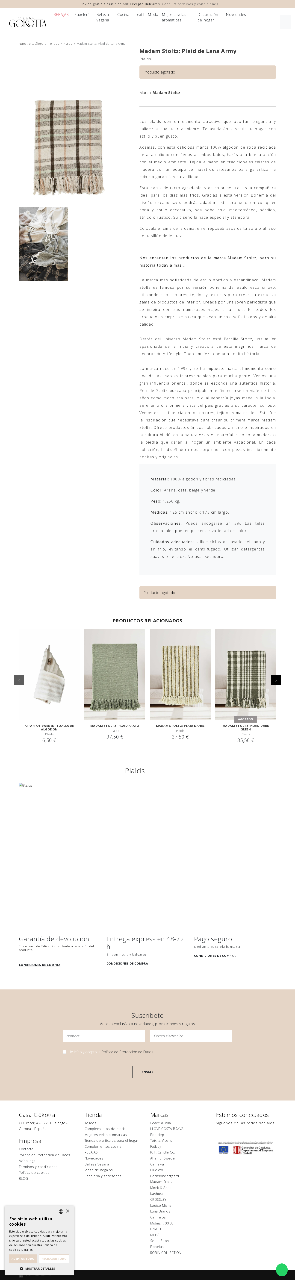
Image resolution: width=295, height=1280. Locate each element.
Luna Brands (160, 1211)
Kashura (156, 1194)
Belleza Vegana (102, 17)
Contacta (26, 1149)
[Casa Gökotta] (28, 22)
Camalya (157, 1164)
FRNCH (155, 1229)
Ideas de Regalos (99, 1170)
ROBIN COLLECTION (165, 1253)
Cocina (123, 14)
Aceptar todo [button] (23, 1259)
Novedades (236, 14)
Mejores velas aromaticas (174, 17)
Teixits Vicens (161, 1140)
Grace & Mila (160, 1123)
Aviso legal (27, 1161)
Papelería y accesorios (103, 1176)
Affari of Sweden (163, 1158)
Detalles (26, 1250)
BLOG (23, 1178)
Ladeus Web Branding (38, 1275)
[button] (276, 680)
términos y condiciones (198, 4)
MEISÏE (155, 1235)
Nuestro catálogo (31, 43)
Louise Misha (161, 1205)
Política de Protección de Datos (127, 1051)
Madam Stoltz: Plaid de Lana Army (187, 51)
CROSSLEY (158, 1199)
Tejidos (53, 43)
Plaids (68, 43)
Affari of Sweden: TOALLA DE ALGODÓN (49, 727)
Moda (153, 14)
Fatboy (155, 1146)
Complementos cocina (103, 1146)
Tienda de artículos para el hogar (111, 1140)
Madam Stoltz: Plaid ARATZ (114, 726)
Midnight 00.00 (162, 1223)
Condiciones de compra (39, 965)
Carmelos (158, 1217)
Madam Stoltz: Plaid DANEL (180, 726)
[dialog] (39, 1240)
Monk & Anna (160, 1188)
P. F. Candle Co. (162, 1152)
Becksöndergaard (164, 1176)
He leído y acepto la (110, 1051)
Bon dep (157, 1135)
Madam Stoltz (166, 92)
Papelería (82, 14)
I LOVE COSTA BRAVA (167, 1129)
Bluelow (156, 1170)
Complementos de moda (105, 1129)
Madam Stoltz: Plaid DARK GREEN (245, 727)
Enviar (147, 1072)
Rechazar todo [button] (54, 1259)
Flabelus (157, 1247)
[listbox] (61, 1211)
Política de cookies (34, 1172)
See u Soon (159, 1241)
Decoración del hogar (208, 17)
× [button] (67, 1211)
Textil (139, 14)
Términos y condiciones (38, 1167)
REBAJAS (61, 14)
